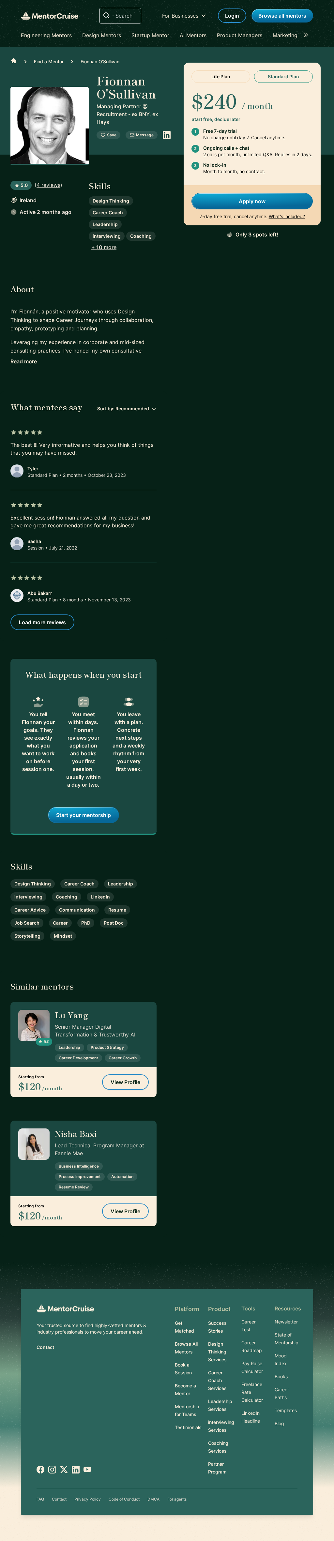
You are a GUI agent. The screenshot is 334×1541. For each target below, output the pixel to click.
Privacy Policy (87, 1499)
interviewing (107, 236)
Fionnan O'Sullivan (100, 61)
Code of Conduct (124, 1499)
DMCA (153, 1499)
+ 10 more (103, 247)
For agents (177, 1499)
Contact (45, 1347)
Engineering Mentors (46, 35)
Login (232, 15)
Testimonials (188, 1427)
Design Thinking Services (217, 1351)
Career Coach (108, 212)
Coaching (141, 236)
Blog (279, 1423)
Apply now (252, 201)
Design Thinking (111, 201)
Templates (286, 1410)
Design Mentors (101, 35)
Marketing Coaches (297, 35)
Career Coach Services (217, 1380)
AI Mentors (193, 35)
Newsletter (286, 1321)
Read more (23, 361)
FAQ (40, 1499)
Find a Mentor (49, 61)
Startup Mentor (150, 35)
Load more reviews (42, 622)
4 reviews (48, 185)
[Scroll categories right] (308, 35)
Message (145, 134)
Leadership (105, 224)
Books (281, 1376)
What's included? (287, 216)
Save (111, 134)
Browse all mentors (282, 15)
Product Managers (239, 35)
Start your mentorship (83, 815)
